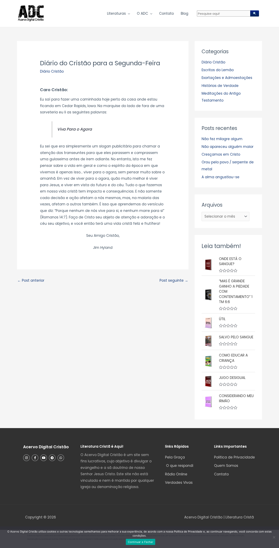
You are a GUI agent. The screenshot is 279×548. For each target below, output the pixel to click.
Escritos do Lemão (218, 70)
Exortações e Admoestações (227, 77)
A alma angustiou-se (220, 177)
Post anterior (30, 280)
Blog (184, 13)
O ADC (142, 13)
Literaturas (116, 13)
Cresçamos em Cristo (221, 154)
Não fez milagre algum (222, 138)
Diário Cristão (52, 71)
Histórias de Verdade (220, 85)
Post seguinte (174, 280)
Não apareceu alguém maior (227, 146)
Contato (166, 13)
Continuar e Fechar (140, 542)
